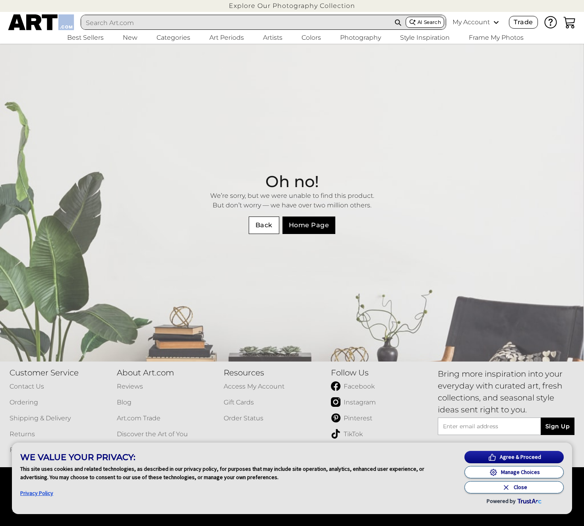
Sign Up (557, 426)
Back (264, 225)
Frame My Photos (496, 37)
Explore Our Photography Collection (292, 6)
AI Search (429, 22)
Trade (523, 22)
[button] (292, 6)
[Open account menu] (496, 22)
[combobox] (236, 22)
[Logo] (41, 22)
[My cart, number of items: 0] (569, 22)
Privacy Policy (36, 493)
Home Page (309, 225)
